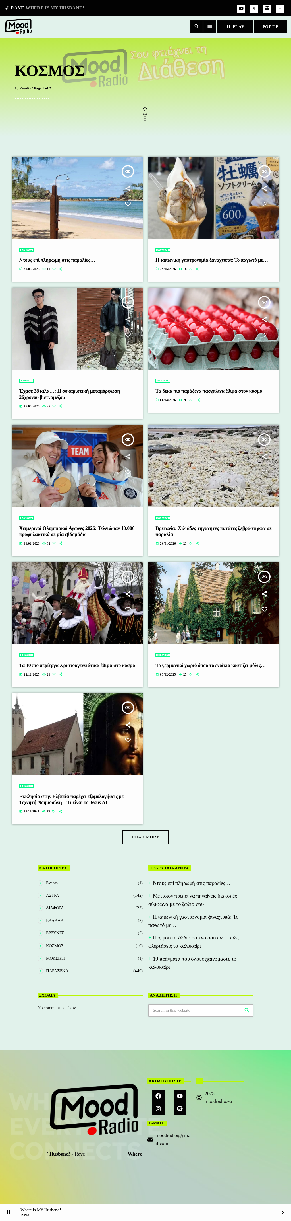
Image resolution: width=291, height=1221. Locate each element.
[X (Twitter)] (254, 9)
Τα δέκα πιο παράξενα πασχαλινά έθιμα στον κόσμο (208, 391)
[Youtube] (180, 1096)
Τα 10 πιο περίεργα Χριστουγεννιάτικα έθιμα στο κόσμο (77, 665)
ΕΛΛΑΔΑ (54, 920)
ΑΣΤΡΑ (52, 895)
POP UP (270, 26)
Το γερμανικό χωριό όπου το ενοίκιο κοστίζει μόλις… (210, 665)
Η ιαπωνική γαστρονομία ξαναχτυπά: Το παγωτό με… (211, 260)
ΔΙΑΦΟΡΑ (55, 908)
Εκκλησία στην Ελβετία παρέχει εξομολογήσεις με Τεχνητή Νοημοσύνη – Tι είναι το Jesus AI (71, 799)
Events (51, 883)
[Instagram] (267, 9)
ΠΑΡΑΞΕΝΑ (57, 970)
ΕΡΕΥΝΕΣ (55, 933)
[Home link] (18, 27)
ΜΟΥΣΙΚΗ (55, 958)
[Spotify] (180, 1108)
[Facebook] (280, 9)
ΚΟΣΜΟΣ (26, 250)
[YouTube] (241, 9)
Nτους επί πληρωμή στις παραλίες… (57, 260)
